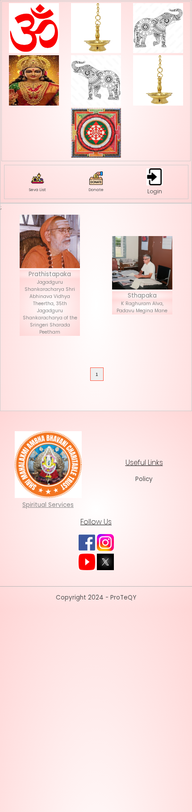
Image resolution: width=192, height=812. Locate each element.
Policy (144, 479)
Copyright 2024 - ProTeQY (96, 597)
